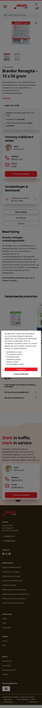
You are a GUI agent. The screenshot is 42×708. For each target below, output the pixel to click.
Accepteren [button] (21, 369)
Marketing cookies (14, 359)
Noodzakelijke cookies (15, 364)
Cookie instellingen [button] (21, 374)
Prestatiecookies (13, 357)
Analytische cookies (14, 352)
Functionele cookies (14, 354)
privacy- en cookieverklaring (15, 348)
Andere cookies (13, 362)
